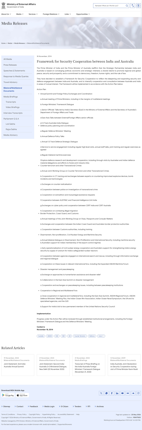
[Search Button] (127, 5)
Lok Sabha (10, 124)
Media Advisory (11, 135)
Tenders (78, 406)
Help (77, 414)
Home (3, 43)
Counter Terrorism (79, 336)
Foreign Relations (50, 14)
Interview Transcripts (13, 113)
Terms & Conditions (8, 414)
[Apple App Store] (22, 395)
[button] (138, 5)
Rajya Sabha (11, 129)
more (100, 336)
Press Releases (10, 65)
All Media (8, 59)
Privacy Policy (22, 414)
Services (32, 14)
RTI (89, 406)
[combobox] (132, 5)
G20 (63, 336)
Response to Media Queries (16, 76)
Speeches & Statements (14, 70)
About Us (5, 14)
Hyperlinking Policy (48, 414)
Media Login (49, 406)
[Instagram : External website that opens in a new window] (138, 393)
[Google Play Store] (8, 395)
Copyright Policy (34, 414)
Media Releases (19, 43)
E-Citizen (64, 406)
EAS (57, 336)
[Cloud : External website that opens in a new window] (133, 393)
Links (67, 14)
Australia (40, 336)
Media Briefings (11, 97)
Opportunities (82, 14)
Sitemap (6, 406)
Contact (20, 406)
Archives (100, 406)
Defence (92, 336)
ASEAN (49, 336)
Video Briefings (12, 107)
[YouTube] (122, 393)
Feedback (34, 406)
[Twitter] (101, 393)
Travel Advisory (10, 82)
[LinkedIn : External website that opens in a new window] (117, 393)
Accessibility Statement (66, 414)
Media (18, 14)
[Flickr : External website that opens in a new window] (128, 393)
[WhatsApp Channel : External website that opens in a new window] (106, 393)
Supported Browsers (65, 424)
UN (69, 336)
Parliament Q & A (11, 119)
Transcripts (11, 102)
